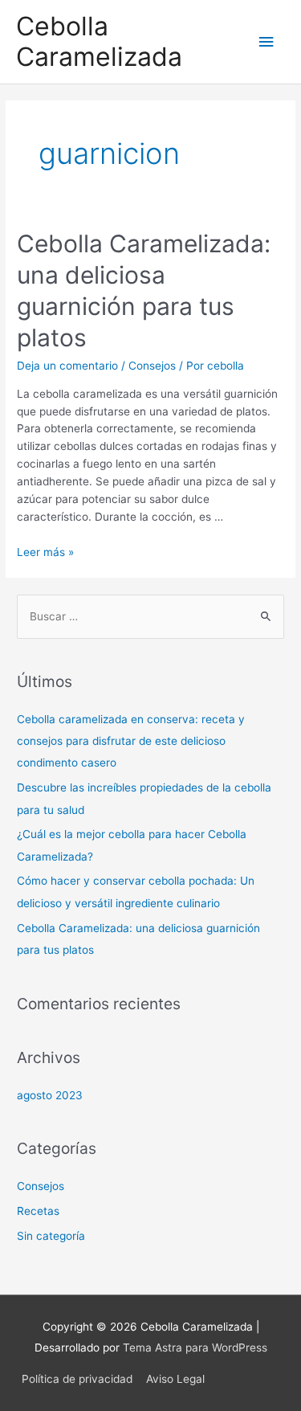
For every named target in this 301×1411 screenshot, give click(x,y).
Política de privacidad (77, 1378)
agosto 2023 (50, 1095)
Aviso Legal (175, 1378)
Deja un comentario (67, 365)
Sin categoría (51, 1235)
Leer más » (45, 552)
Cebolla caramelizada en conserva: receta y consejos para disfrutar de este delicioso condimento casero (131, 741)
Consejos (152, 365)
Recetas (38, 1210)
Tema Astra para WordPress (195, 1347)
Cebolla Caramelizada (99, 41)
